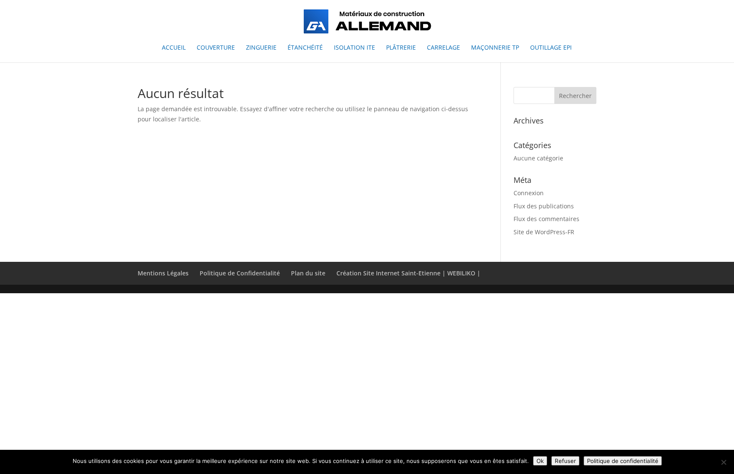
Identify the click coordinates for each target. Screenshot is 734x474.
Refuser (565, 460)
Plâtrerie (401, 48)
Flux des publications (544, 206)
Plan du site (308, 273)
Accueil (174, 48)
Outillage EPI (551, 48)
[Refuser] (723, 462)
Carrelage (443, 48)
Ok (540, 460)
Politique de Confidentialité (240, 273)
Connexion (529, 193)
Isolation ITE (354, 48)
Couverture (216, 48)
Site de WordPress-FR (544, 232)
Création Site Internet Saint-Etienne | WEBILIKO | (408, 273)
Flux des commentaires (546, 219)
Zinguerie (261, 48)
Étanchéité (305, 48)
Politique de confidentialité (622, 460)
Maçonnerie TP (495, 48)
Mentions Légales (163, 273)
